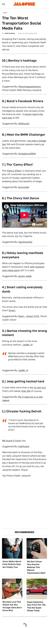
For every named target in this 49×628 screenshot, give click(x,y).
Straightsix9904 (27, 153)
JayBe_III (23, 370)
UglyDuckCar (25, 242)
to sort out (40, 387)
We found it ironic (11, 440)
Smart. (12, 310)
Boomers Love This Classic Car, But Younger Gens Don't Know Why (12, 606)
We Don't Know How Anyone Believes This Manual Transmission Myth (36, 567)
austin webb (25, 276)
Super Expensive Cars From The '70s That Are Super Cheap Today (36, 606)
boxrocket (23, 187)
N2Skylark (23, 123)
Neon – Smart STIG (28, 316)
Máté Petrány (10, 33)
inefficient (23, 446)
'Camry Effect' (14, 170)
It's (16, 236)
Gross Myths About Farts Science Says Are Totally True (12, 564)
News (5, 12)
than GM (25, 391)
